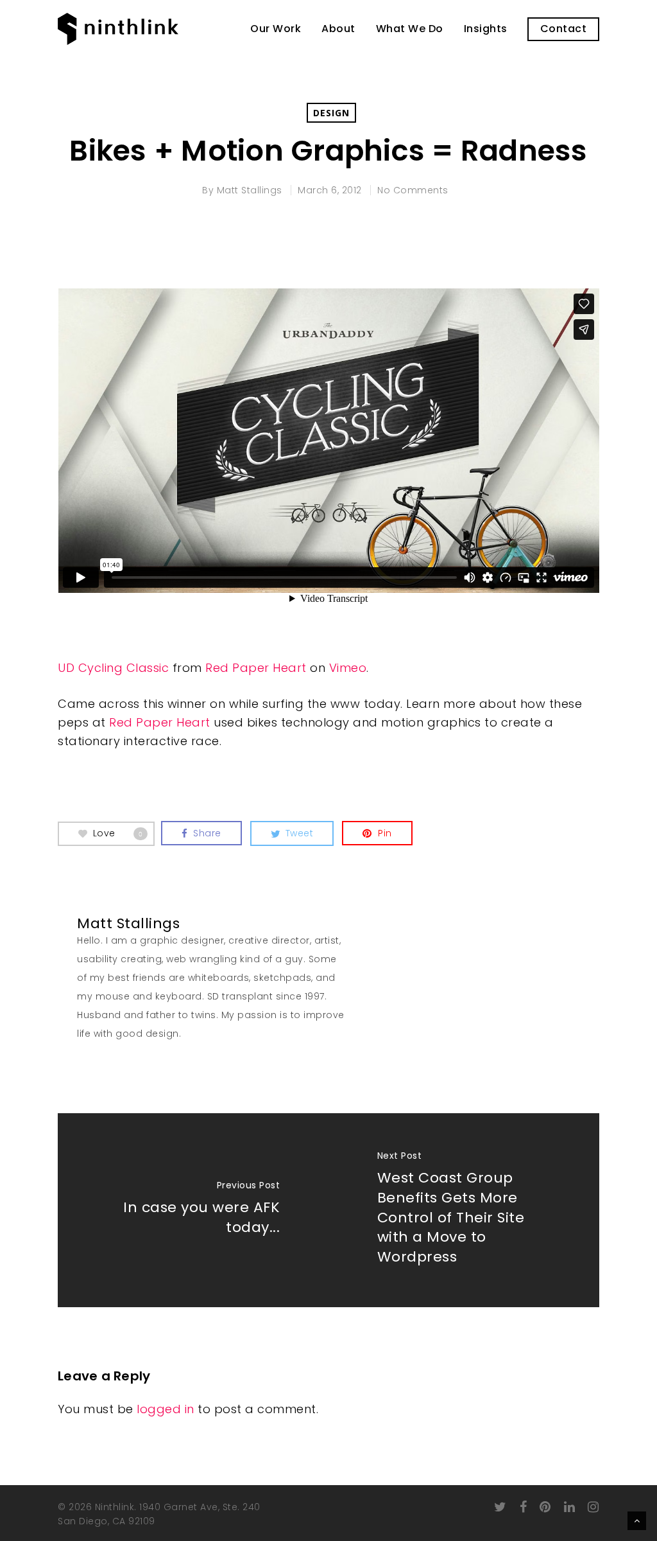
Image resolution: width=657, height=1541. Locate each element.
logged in (165, 1409)
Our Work (275, 29)
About (338, 29)
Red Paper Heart (256, 668)
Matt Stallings (249, 190)
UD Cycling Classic (113, 668)
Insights (486, 29)
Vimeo (348, 668)
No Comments (412, 190)
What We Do (409, 29)
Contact (563, 29)
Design (331, 113)
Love (118, 832)
